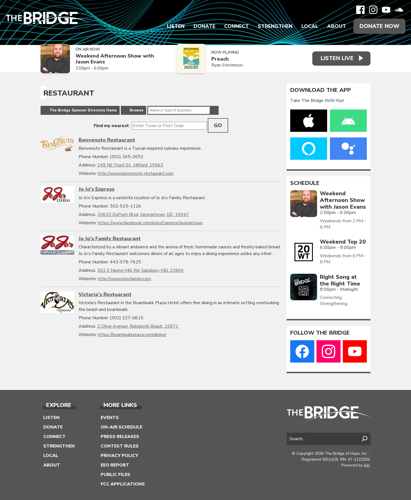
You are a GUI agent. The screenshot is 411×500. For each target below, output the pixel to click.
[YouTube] (386, 10)
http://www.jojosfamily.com (124, 279)
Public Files (115, 475)
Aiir (367, 465)
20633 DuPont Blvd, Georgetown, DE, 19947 (143, 214)
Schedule (305, 183)
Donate (204, 26)
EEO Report (115, 465)
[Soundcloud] (399, 10)
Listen (176, 26)
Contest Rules (120, 446)
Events (110, 418)
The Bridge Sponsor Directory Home (83, 110)
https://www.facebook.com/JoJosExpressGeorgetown (150, 223)
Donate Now (379, 26)
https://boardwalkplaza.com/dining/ (132, 335)
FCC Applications (123, 484)
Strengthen (275, 26)
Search (214, 110)
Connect (236, 26)
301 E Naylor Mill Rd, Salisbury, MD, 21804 (140, 270)
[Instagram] (373, 10)
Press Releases (120, 437)
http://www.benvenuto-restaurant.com (136, 173)
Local (309, 26)
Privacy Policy (119, 456)
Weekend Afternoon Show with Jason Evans (114, 59)
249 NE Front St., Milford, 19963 (130, 165)
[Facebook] (360, 10)
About (336, 26)
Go (218, 125)
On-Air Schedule (121, 427)
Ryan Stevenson (227, 65)
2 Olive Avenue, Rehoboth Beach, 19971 (137, 326)
